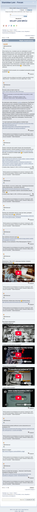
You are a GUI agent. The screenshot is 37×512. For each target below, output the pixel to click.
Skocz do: (22, 499)
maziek (5, 44)
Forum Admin (18, 31)
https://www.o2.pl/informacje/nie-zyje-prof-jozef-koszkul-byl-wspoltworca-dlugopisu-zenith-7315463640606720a (16, 474)
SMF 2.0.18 (12, 509)
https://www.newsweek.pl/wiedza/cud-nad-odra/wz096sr (16, 189)
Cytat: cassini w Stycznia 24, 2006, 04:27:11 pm (13, 91)
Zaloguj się (18, 8)
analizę (19, 102)
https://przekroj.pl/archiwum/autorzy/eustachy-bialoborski (16, 302)
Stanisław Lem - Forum (12, 2)
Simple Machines (24, 509)
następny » (32, 35)
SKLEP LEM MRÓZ (18, 21)
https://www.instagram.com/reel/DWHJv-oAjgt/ (13, 451)
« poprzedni (27, 35)
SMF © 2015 (18, 509)
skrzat (22, 31)
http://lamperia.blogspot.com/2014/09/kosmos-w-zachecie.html (17, 151)
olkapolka (27, 31)
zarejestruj (25, 8)
